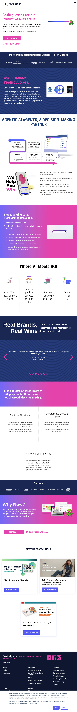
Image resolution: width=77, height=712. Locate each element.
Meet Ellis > (14, 532)
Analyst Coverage (59, 682)
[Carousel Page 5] (41, 374)
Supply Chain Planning (35, 680)
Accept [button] (56, 707)
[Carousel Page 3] (36, 374)
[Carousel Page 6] (44, 374)
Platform (5, 670)
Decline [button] (64, 707)
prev (6, 357)
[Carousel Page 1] (30, 374)
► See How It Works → (12, 44)
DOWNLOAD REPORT (11, 589)
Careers (55, 685)
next (70, 357)
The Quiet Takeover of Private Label (16, 580)
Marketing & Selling (34, 683)
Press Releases (58, 676)
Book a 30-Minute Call (38, 532)
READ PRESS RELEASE (50, 589)
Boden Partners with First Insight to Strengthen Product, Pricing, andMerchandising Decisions (54, 582)
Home (5, 668)
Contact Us (6, 673)
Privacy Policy (7, 662)
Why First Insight (58, 670)
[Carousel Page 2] (33, 374)
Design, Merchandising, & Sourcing (36, 673)
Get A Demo (12, 38)
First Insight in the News (61, 679)
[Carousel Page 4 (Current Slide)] (38, 374)
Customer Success (59, 673)
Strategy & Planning (34, 670)
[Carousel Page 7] (47, 374)
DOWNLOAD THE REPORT (31, 632)
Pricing (30, 677)
